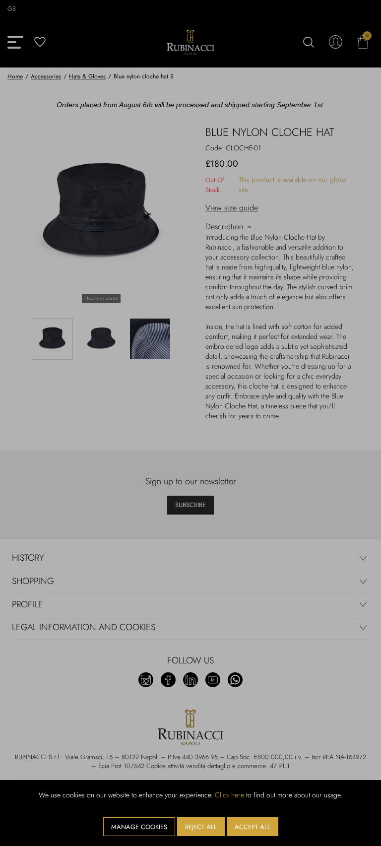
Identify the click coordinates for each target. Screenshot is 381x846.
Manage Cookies (139, 827)
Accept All (252, 827)
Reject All (201, 827)
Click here (229, 795)
